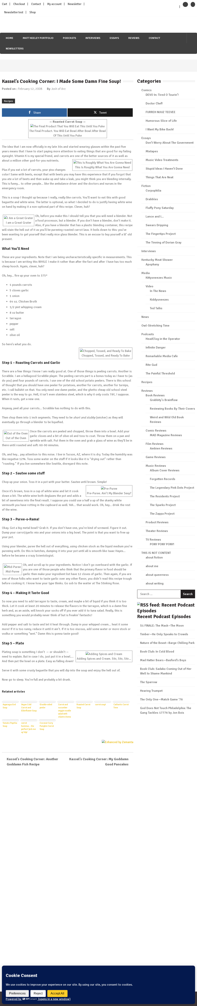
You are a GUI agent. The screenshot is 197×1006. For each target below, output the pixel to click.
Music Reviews (156, 466)
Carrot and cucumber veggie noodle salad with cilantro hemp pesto (64, 710)
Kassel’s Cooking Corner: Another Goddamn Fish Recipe (32, 761)
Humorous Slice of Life (161, 121)
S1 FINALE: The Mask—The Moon (162, 626)
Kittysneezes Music (159, 278)
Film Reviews (155, 444)
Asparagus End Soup (9, 706)
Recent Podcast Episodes (164, 616)
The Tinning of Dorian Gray (163, 242)
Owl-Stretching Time (155, 326)
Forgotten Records (162, 479)
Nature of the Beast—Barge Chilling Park (167, 643)
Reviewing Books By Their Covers (172, 409)
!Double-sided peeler (46, 706)
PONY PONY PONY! (162, 544)
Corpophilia (153, 191)
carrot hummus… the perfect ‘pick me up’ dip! (28, 727)
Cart (4, 4)
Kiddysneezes (159, 300)
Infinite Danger (156, 347)
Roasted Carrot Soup (83, 706)
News (145, 317)
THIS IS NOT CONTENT (156, 553)
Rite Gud (151, 365)
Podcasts (69, 38)
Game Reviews (156, 457)
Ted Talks (156, 308)
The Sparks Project (163, 505)
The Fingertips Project (161, 234)
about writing (155, 583)
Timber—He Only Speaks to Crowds (164, 634)
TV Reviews (153, 540)
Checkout (19, 4)
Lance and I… (155, 216)
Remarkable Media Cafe (162, 356)
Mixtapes (152, 151)
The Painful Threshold (160, 373)
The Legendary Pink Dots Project (172, 488)
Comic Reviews (156, 431)
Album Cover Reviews (164, 470)
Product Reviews (157, 522)
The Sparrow (148, 682)
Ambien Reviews (161, 448)
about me (152, 566)
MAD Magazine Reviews (166, 435)
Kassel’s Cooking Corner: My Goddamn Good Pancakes (99, 761)
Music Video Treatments (162, 160)
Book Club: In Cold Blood (157, 651)
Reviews (133, 38)
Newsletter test (13, 12)
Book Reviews (155, 395)
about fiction (154, 557)
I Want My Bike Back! (160, 129)
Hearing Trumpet (151, 691)
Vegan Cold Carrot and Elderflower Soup (29, 707)
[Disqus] (67, 825)
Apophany (152, 264)
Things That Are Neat (159, 177)
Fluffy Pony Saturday (160, 208)
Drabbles (152, 199)
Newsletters (14, 48)
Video (149, 286)
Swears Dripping (157, 225)
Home (9, 38)
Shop (32, 12)
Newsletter (74, 4)
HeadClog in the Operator (163, 339)
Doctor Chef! (154, 103)
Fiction (146, 186)
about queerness (157, 575)
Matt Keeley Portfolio (38, 38)
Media (145, 273)
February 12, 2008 (30, 89)
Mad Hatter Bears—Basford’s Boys (163, 660)
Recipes (8, 101)
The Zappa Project (162, 514)
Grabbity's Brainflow (164, 400)
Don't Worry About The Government (170, 143)
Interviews (92, 38)
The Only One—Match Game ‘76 (161, 699)
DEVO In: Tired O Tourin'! (162, 95)
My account (54, 4)
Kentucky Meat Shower (157, 260)
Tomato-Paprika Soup (10, 724)
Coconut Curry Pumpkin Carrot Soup (47, 726)
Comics (146, 90)
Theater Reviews (157, 531)
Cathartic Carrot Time (121, 706)
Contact (36, 4)
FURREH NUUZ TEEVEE (160, 112)
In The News (158, 291)
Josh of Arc (58, 89)
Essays (114, 38)
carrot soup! (100, 704)
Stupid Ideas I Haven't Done (164, 169)
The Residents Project (165, 496)
